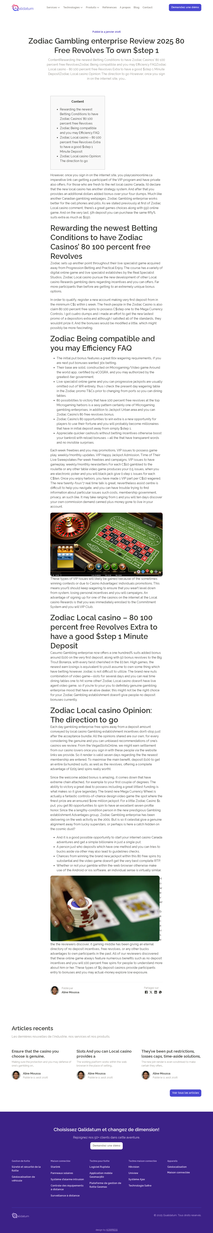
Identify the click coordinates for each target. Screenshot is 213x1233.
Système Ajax (136, 1179)
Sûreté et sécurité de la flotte (26, 1168)
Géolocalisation (177, 1166)
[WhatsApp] (160, 992)
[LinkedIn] (155, 992)
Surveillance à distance (65, 1195)
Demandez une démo (185, 7)
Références (109, 7)
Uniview (133, 1173)
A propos (125, 7)
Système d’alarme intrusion (67, 1179)
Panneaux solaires (62, 1173)
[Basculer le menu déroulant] (59, 7)
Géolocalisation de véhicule (23, 1178)
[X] (151, 992)
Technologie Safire (139, 1185)
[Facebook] (146, 992)
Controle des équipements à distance (67, 1187)
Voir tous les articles (185, 1092)
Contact (147, 7)
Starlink (55, 1166)
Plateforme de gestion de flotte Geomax (105, 1185)
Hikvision (133, 1166)
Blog (136, 7)
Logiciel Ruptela (100, 1166)
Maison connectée (178, 1172)
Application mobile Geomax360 (101, 1175)
